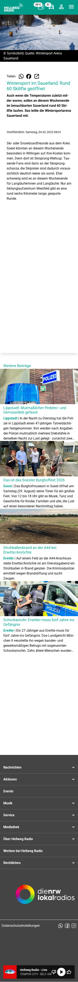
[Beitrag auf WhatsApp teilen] (21, 76)
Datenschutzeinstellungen (21, 926)
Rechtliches (12, 863)
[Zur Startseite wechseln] (13, 7)
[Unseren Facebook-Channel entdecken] (67, 925)
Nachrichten (12, 767)
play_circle (61, 972)
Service (9, 815)
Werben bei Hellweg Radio (23, 851)
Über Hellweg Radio (18, 839)
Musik (7, 803)
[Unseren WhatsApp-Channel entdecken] (60, 925)
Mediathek (11, 827)
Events (8, 791)
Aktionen (10, 779)
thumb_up (68, 971)
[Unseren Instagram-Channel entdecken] (73, 925)
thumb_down (53, 971)
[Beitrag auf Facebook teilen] (28, 76)
